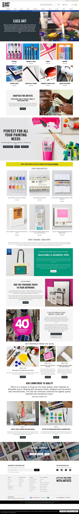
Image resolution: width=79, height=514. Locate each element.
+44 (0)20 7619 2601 (21, 498)
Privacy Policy (13, 512)
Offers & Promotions (43, 489)
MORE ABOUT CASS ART (56, 333)
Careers (9, 482)
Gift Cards (20, 482)
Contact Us (42, 479)
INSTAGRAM (33, 454)
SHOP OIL (17, 146)
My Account (21, 479)
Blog (8, 484)
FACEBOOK (40, 454)
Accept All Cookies (72, 511)
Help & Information (44, 477)
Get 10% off (68, 0)
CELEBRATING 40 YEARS (56, 337)
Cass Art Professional (33, 479)
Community (31, 477)
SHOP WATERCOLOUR (8, 146)
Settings (62, 511)
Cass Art (9, 477)
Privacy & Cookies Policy (44, 491)
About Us (9, 479)
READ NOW (25, 302)
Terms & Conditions (43, 487)
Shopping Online (22, 477)
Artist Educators (32, 489)
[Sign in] (72, 5)
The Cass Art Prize (32, 482)
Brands (20, 484)
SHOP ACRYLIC (25, 146)
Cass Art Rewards (53, 164)
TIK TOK (46, 454)
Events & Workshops (32, 487)
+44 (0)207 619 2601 (74, 0)
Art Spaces (31, 484)
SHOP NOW (14, 63)
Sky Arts (30, 491)
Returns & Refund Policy (44, 484)
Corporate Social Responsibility (11, 487)
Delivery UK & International (44, 482)
